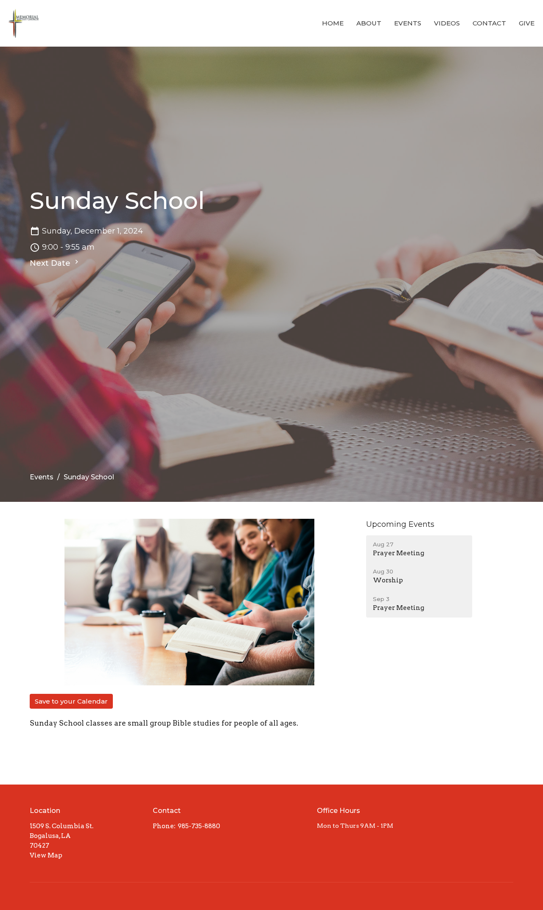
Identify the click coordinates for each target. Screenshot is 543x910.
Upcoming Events (400, 524)
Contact (489, 23)
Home (333, 23)
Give (527, 23)
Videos (447, 23)
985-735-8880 (199, 826)
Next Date (51, 263)
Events (407, 23)
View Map (46, 855)
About (368, 23)
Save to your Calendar (71, 701)
